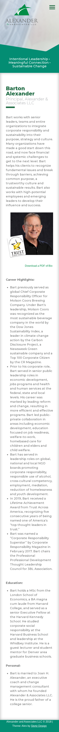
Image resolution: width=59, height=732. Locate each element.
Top (55, 727)
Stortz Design (39, 726)
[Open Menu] (52, 7)
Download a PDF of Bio (39, 265)
